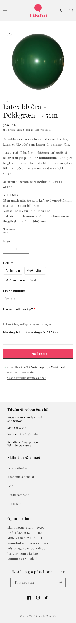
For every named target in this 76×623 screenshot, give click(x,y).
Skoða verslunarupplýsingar (26, 378)
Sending (27, 129)
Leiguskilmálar (17, 468)
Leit (10, 486)
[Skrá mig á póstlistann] (60, 582)
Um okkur (14, 503)
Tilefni (33, 616)
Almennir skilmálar (20, 477)
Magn (6, 241)
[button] (5, 10)
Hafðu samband (18, 495)
